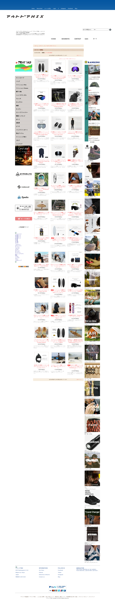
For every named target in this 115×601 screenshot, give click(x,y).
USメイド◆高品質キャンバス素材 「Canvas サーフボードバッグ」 (41, 214)
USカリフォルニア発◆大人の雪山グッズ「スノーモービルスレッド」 (41, 317)
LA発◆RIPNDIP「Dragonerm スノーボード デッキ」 (75, 316)
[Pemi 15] (92, 125)
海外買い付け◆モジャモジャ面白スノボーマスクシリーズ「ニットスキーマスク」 (41, 366)
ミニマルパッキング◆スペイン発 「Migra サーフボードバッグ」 (58, 366)
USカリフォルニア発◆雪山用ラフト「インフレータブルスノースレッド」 (58, 266)
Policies (41, 572)
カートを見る (47, 8)
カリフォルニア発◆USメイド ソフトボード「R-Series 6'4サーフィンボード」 (58, 291)
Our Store (41, 570)
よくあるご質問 (41, 596)
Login (54, 8)
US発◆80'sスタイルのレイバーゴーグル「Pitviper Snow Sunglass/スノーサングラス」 (75, 214)
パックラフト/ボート (22, 130)
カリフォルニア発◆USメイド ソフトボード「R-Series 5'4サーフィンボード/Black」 (58, 341)
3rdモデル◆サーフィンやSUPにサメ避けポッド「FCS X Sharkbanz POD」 (75, 266)
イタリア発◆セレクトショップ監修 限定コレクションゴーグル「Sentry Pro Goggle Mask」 (41, 133)
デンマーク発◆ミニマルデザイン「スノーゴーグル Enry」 (75, 76)
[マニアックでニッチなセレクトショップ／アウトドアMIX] (57, 22)
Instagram (63, 8)
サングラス (19, 102)
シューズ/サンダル (21, 95)
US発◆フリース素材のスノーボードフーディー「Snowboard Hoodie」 (41, 189)
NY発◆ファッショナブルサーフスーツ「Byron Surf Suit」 (41, 290)
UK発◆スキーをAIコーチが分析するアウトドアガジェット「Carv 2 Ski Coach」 (58, 133)
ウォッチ (18, 98)
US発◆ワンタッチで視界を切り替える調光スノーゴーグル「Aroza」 (41, 105)
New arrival (39, 8)
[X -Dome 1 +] (92, 94)
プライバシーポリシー (83, 596)
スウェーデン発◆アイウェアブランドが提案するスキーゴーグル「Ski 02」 (58, 161)
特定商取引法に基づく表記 (71, 596)
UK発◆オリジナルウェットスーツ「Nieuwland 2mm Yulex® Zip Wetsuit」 (41, 161)
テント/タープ (20, 77)
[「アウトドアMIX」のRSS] (20, 266)
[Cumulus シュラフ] (92, 110)
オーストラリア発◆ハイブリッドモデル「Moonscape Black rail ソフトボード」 (58, 187)
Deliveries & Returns (44, 574)
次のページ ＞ (79, 55)
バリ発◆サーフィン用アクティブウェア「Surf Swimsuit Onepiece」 (75, 187)
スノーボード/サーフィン (50, 45)
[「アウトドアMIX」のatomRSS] (26, 266)
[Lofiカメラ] (92, 79)
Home (33, 8)
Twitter (59, 572)
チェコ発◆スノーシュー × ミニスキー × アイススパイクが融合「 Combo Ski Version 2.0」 (58, 77)
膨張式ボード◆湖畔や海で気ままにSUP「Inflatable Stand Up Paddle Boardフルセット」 (75, 341)
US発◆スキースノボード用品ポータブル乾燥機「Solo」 (41, 238)
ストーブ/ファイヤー (22, 112)
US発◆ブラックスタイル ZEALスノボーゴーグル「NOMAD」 (75, 290)
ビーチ (18, 126)
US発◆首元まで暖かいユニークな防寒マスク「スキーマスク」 (75, 161)
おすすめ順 (47, 52)
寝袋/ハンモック (20, 116)
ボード (41, 45)
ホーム (36, 45)
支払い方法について (50, 596)
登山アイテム (20, 133)
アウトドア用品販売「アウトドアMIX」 (28, 596)
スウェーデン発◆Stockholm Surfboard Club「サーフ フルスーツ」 (75, 133)
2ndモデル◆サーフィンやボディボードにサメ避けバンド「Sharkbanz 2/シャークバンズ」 (75, 367)
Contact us (42, 576)
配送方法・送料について (60, 596)
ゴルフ (18, 140)
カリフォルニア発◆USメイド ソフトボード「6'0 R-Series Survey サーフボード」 (41, 76)
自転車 (18, 123)
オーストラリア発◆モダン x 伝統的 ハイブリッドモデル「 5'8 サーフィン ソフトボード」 (58, 239)
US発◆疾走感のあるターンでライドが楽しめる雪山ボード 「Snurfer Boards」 (75, 239)
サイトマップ (92, 596)
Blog (76, 8)
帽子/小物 (18, 91)
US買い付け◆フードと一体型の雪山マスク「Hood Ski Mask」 (41, 265)
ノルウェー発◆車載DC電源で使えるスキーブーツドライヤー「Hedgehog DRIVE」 (58, 105)
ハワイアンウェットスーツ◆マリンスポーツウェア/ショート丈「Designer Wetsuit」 (41, 341)
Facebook (70, 8)
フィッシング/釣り (21, 137)
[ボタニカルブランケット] (92, 140)
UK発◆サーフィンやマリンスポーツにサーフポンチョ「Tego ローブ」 (58, 317)
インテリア (19, 144)
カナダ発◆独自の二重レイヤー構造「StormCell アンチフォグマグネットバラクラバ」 (75, 105)
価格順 (51, 52)
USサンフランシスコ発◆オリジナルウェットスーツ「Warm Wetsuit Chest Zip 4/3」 (58, 214)
